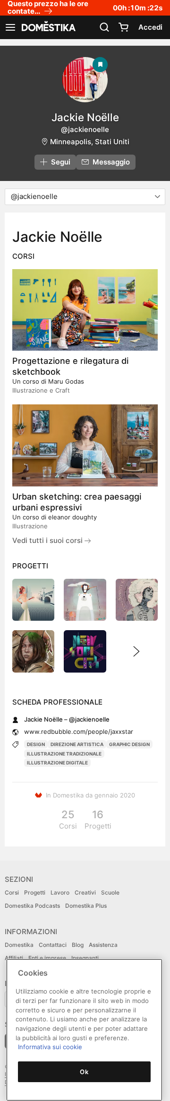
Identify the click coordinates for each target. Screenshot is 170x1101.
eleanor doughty (72, 517)
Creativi (85, 892)
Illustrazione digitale (57, 762)
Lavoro (60, 892)
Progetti (34, 892)
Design (36, 744)
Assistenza (103, 944)
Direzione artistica (77, 744)
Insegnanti (85, 957)
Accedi (150, 27)
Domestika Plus (86, 905)
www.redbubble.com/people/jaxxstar (78, 731)
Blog (78, 944)
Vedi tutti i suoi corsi (48, 540)
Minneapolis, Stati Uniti (89, 141)
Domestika (19, 944)
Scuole (110, 892)
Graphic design (129, 744)
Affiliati (14, 957)
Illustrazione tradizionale (64, 753)
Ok (84, 1072)
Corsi (12, 892)
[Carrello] (123, 27)
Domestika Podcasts (32, 905)
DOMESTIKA (48, 27)
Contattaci (53, 944)
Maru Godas (66, 381)
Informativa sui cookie (50, 1047)
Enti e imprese (47, 957)
